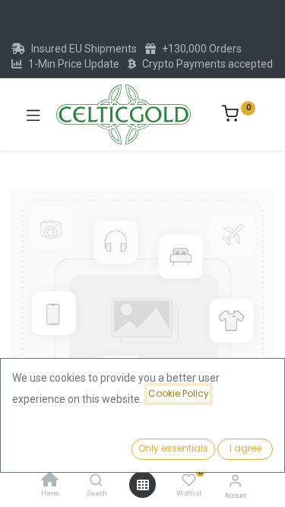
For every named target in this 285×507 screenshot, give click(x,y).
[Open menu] (143, 485)
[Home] (50, 481)
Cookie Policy (178, 393)
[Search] (96, 481)
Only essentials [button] (173, 448)
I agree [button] (245, 448)
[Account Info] (235, 481)
